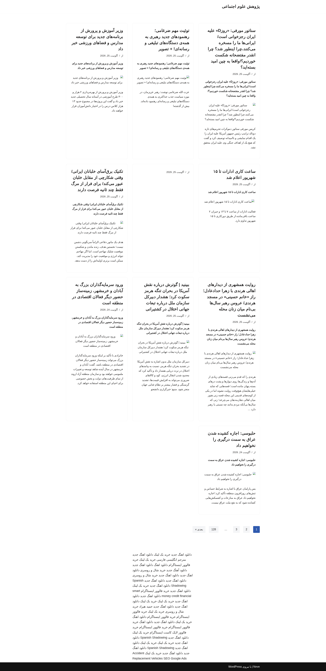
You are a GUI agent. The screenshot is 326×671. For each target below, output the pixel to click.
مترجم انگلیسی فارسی (171, 559)
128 (213, 529)
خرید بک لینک (162, 554)
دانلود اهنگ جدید (181, 554)
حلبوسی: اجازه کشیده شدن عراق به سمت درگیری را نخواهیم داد (232, 439)
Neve (256, 666)
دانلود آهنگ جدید (176, 570)
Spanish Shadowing (153, 637)
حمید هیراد (145, 606)
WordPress (235, 666)
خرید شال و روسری (153, 570)
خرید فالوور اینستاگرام (155, 591)
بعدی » (199, 529)
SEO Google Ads (175, 658)
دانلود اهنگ (161, 565)
